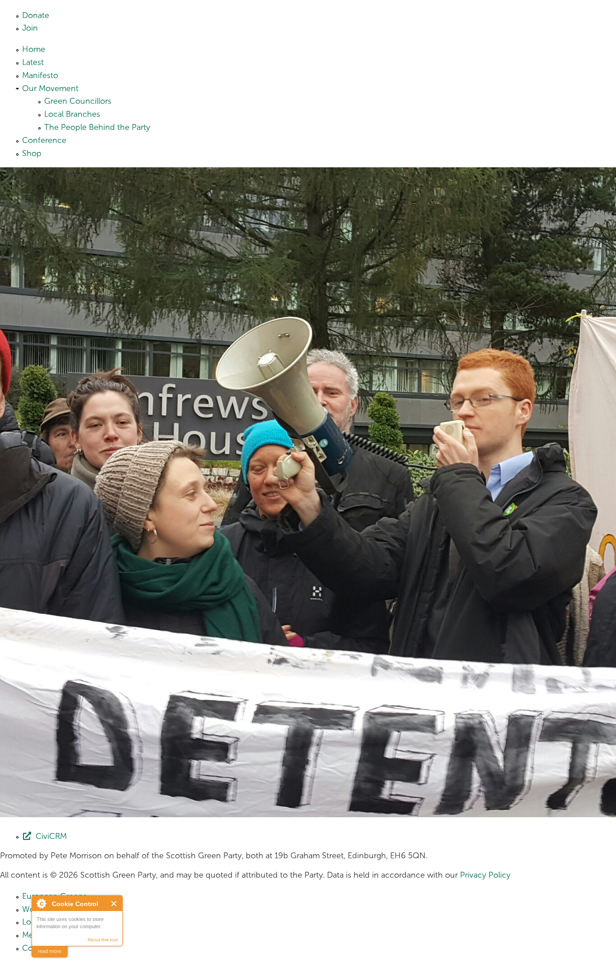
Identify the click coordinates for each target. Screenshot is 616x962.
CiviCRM (51, 836)
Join (30, 28)
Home (33, 49)
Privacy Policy (485, 875)
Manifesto (40, 75)
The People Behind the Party (97, 127)
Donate (35, 15)
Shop (31, 153)
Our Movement (50, 88)
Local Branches (72, 114)
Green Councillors (77, 101)
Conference (44, 140)
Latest (33, 62)
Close (114, 904)
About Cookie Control (41, 903)
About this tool (102, 939)
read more (49, 951)
